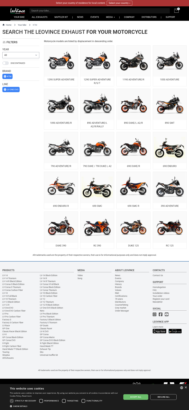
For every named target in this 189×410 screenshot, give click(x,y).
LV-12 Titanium (47, 302)
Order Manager (122, 311)
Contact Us (158, 275)
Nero (42, 311)
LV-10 (5, 293)
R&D (117, 293)
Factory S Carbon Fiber (12, 322)
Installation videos (161, 293)
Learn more (158, 327)
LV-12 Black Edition (11, 302)
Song (80, 278)
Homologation (159, 287)
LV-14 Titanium (9, 278)
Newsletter (158, 302)
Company (119, 281)
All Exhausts (8, 358)
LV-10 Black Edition (48, 293)
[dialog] (94, 397)
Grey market (120, 308)
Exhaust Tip (45, 349)
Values (118, 290)
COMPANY (129, 17)
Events (118, 278)
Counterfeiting (121, 305)
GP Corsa (44, 334)
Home (8, 25)
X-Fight (5, 343)
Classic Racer (46, 328)
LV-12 (42, 299)
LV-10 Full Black (9, 296)
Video (80, 275)
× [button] (186, 387)
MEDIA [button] (109, 17)
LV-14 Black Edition (48, 275)
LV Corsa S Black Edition (13, 284)
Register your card (161, 299)
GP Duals (44, 325)
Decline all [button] (164, 397)
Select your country (119, 3)
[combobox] (181, 387)
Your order (157, 296)
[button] (64, 406)
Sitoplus (6, 355)
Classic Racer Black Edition (14, 331)
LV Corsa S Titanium (11, 287)
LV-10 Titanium (9, 299)
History (118, 284)
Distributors (120, 302)
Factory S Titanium (48, 322)
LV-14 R (43, 278)
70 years (119, 299)
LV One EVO (7, 308)
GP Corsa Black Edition (12, 337)
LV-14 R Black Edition (12, 281)
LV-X (4, 334)
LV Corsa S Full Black (49, 284)
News (117, 275)
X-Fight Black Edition (49, 343)
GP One (5, 328)
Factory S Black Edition (50, 319)
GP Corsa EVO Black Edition (52, 340)
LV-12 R (5, 305)
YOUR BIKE (19, 17)
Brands (118, 287)
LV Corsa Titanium (48, 290)
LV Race (6, 325)
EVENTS (95, 17)
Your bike (22, 25)
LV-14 (5, 275)
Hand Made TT (46, 346)
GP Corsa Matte (47, 337)
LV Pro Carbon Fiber (11, 316)
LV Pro (5, 314)
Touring (5, 352)
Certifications (121, 296)
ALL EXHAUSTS (39, 17)
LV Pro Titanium (47, 316)
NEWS (80, 17)
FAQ (155, 290)
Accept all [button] (135, 397)
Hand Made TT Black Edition (15, 349)
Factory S (6, 319)
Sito (41, 352)
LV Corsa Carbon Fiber (12, 290)
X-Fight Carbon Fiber (11, 346)
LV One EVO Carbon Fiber (14, 311)
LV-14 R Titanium (48, 281)
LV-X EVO (44, 331)
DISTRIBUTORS (149, 17)
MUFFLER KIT (61, 17)
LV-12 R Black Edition (49, 305)
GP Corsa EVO (9, 340)
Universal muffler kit (49, 355)
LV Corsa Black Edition (50, 287)
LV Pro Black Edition (49, 314)
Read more (27, 396)
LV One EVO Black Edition (51, 308)
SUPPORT (170, 17)
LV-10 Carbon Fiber (48, 296)
